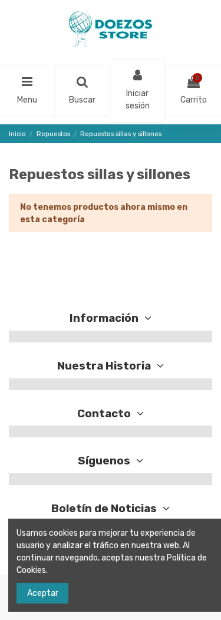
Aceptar (42, 593)
